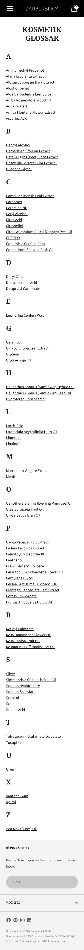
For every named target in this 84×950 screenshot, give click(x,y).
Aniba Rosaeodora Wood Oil (28, 100)
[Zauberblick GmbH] (42, 8)
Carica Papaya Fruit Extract (28, 542)
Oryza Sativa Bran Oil (23, 515)
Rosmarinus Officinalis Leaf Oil (30, 646)
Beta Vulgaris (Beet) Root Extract (32, 156)
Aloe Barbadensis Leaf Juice (28, 94)
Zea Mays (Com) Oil (21, 828)
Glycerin (12, 354)
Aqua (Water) (16, 106)
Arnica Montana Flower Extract (30, 112)
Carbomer (14, 201)
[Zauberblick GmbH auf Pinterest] (15, 921)
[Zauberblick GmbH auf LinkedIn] (29, 921)
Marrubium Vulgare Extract (27, 470)
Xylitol (11, 801)
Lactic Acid (14, 425)
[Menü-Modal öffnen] (10, 9)
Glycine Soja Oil (18, 360)
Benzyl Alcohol (18, 144)
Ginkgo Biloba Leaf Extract (27, 348)
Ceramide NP (16, 207)
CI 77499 (13, 237)
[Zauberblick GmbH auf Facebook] (8, 921)
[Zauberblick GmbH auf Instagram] (22, 921)
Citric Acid (14, 219)
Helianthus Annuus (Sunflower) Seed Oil (38, 393)
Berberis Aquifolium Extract (28, 150)
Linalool (12, 443)
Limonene (14, 437)
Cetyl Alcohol (17, 213)
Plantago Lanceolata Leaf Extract (32, 589)
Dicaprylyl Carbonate (23, 288)
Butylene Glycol (19, 168)
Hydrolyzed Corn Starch (25, 398)
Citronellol (14, 225)
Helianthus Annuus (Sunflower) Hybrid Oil (40, 386)
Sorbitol (12, 697)
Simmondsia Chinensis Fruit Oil (31, 679)
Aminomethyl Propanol (25, 70)
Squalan (13, 703)
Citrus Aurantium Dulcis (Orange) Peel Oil (39, 231)
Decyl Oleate (16, 276)
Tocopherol (15, 742)
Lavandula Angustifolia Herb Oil (31, 431)
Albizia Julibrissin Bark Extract (30, 82)
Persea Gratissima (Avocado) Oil (31, 583)
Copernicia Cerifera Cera (25, 243)
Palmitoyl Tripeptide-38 (25, 554)
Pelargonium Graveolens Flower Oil (34, 572)
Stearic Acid (15, 709)
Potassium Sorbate (21, 595)
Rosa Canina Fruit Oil (23, 640)
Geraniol (13, 342)
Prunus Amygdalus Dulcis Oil (29, 602)
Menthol (13, 476)
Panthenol (14, 560)
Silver (10, 673)
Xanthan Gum (17, 795)
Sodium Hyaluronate (23, 685)
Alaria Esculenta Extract (25, 76)
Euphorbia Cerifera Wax (25, 315)
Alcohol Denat (17, 88)
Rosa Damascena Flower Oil (28, 634)
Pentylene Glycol (19, 578)
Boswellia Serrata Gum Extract (31, 162)
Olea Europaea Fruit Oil (25, 509)
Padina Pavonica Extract (25, 548)
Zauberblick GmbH (41, 931)
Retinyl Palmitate (20, 628)
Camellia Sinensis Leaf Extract (30, 195)
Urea (10, 769)
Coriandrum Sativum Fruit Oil (29, 249)
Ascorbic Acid (16, 118)
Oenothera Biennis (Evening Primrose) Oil (39, 503)
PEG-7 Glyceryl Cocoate (25, 566)
